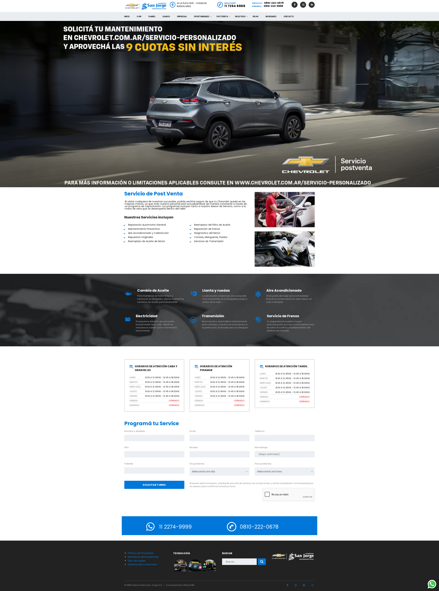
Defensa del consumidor (142, 564)
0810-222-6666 (273, 6)
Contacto (289, 16)
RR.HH (255, 16)
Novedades (271, 16)
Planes (152, 16)
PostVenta (222, 16)
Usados (166, 16)
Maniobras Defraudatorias (143, 557)
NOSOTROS (240, 16)
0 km (139, 16)
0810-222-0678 (274, 3)
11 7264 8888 (234, 6)
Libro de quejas (137, 560)
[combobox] (219, 471)
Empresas (182, 16)
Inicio (127, 16)
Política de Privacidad (140, 553)
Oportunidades (201, 16)
